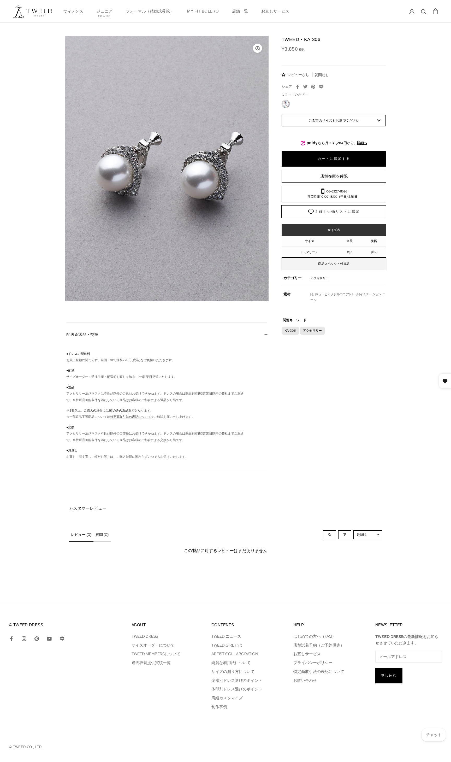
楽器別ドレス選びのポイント (236, 680)
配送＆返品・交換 (82, 334)
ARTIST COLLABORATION (234, 653)
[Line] (62, 638)
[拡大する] (257, 48)
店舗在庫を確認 (334, 175)
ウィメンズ (73, 12)
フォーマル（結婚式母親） (150, 12)
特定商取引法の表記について (130, 416)
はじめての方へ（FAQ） (314, 636)
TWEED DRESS (145, 636)
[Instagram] (24, 638)
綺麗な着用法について (231, 662)
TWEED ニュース (226, 636)
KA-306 (290, 330)
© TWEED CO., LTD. (26, 747)
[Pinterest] (313, 87)
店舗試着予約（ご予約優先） (318, 645)
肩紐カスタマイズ (227, 697)
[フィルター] (344, 534)
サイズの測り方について (232, 671)
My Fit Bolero (203, 12)
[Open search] (329, 534)
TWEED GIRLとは (226, 645)
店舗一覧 (240, 12)
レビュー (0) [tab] (81, 534)
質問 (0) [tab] (102, 534)
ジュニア (105, 12)
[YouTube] (49, 638)
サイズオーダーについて (153, 645)
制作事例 (219, 706)
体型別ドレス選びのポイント (236, 689)
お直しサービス (275, 12)
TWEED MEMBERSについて (156, 653)
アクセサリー (312, 330)
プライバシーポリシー (313, 662)
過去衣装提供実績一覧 (151, 662)
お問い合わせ (305, 680)
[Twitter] (305, 87)
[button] (284, 74)
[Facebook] (297, 87)
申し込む (389, 675)
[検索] (423, 11)
